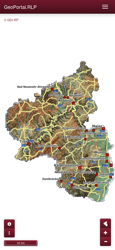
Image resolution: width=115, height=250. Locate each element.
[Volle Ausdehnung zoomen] (105, 223)
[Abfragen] (9, 224)
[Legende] (9, 232)
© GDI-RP (11, 19)
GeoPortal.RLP (20, 6)
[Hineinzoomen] (105, 232)
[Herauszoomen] (105, 241)
